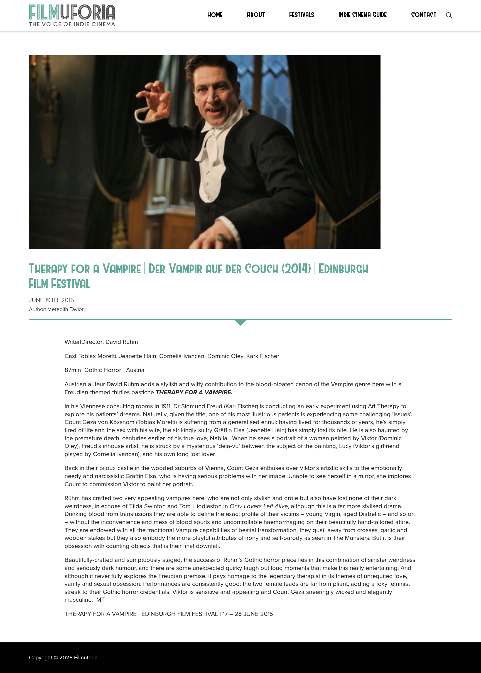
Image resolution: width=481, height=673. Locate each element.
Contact (424, 14)
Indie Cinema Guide (363, 14)
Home (215, 14)
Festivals (301, 14)
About (256, 14)
